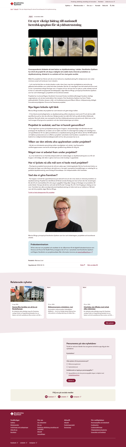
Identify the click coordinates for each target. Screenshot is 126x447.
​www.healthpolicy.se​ (84, 252)
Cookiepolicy (95, 425)
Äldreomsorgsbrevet (74, 364)
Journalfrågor (41, 434)
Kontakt (97, 5)
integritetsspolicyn (74, 375)
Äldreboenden (78, 5)
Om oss (89, 5)
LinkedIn (22, 442)
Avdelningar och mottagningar (19, 427)
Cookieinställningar (96, 427)
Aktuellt (39, 431)
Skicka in (71, 380)
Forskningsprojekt (69, 425)
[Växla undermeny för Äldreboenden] (84, 5)
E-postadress (70, 353)
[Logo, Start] (17, 3)
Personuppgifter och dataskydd (100, 422)
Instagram (32, 442)
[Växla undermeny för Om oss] (93, 5)
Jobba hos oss (109, 1)
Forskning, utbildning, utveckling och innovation (83, 1)
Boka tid (105, 5)
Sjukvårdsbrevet (73, 367)
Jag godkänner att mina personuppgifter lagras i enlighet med (86, 374)
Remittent (100, 1)
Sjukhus (67, 5)
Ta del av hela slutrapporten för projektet (41, 192)
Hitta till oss (13, 430)
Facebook (13, 442)
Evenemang (67, 427)
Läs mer (16, 317)
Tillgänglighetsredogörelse (99, 430)
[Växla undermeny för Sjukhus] (71, 5)
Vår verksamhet (41, 422)
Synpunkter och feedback (98, 432)
